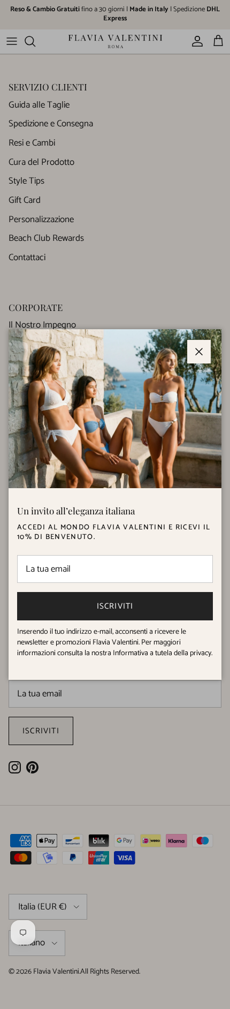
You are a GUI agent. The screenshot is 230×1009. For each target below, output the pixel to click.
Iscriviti (115, 606)
